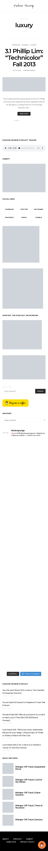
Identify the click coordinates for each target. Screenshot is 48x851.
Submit (29, 839)
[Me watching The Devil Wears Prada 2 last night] (24, 495)
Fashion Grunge (29, 70)
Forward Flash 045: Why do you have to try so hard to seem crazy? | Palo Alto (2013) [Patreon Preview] (23, 717)
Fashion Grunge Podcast (15, 684)
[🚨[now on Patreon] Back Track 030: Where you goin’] (24, 528)
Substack (11, 842)
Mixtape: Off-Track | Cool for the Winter (28, 781)
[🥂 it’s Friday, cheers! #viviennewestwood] (24, 447)
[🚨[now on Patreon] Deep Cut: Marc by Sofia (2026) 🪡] (24, 576)
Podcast (17, 839)
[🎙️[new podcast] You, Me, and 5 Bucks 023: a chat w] (24, 470)
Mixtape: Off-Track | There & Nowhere (28, 806)
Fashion (33, 45)
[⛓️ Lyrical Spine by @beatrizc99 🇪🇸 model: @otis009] (24, 661)
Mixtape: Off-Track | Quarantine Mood (30, 768)
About (5, 839)
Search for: (6, 387)
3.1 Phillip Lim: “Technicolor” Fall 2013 (24, 58)
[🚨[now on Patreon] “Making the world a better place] (24, 626)
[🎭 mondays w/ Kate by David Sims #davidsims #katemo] (24, 442)
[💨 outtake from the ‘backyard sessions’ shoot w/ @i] (24, 501)
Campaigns (16, 45)
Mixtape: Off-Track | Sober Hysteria (27, 794)
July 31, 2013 (17, 70)
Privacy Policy (27, 842)
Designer (25, 45)
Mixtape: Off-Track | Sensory (28, 819)
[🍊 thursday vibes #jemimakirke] (24, 491)
